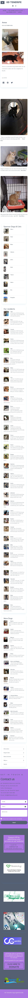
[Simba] (14, 194)
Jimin (11, 259)
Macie (11, 621)
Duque (12, 454)
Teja (11, 311)
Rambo (12, 519)
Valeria (12, 252)
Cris (11, 377)
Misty (11, 368)
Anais (11, 483)
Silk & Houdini (14, 711)
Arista (11, 687)
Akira (11, 229)
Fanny (12, 727)
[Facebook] (13, 6)
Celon (11, 510)
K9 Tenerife (14, 2)
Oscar (11, 435)
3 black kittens (14, 695)
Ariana (12, 645)
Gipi (11, 348)
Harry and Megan (14, 661)
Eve (11, 290)
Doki (11, 267)
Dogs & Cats (7, 752)
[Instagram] (16, 6)
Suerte (12, 396)
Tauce (11, 274)
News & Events (7, 756)
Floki (11, 236)
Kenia (11, 416)
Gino (11, 605)
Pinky (11, 653)
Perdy (11, 536)
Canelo (12, 329)
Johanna (12, 493)
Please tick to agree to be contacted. (12, 818)
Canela (12, 527)
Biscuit (12, 677)
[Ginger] (14, 156)
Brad (11, 553)
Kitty (11, 545)
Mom (11, 244)
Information (6, 749)
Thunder (12, 579)
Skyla (11, 561)
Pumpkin (12, 297)
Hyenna (12, 464)
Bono (11, 406)
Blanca (12, 637)
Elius (11, 319)
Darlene (12, 735)
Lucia (11, 425)
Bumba (12, 587)
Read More (23, 170)
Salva (11, 282)
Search (5, 764)
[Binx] (14, 117)
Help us (5, 760)
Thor (11, 570)
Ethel (11, 703)
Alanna (12, 501)
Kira (11, 358)
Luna (11, 719)
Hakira (12, 473)
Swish (11, 629)
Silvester (12, 669)
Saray (11, 339)
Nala (11, 595)
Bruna (12, 387)
